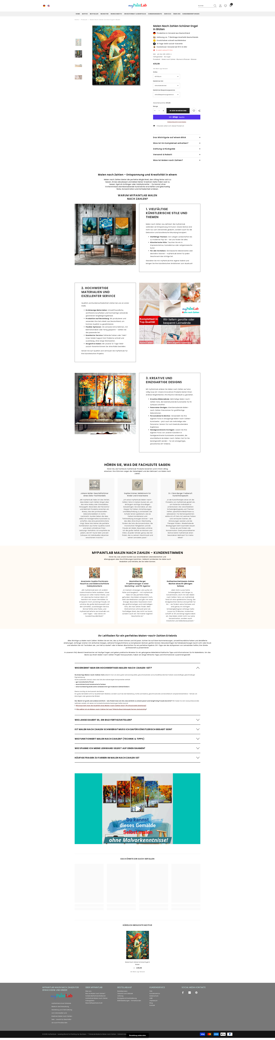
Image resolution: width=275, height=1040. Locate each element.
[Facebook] (182, 992)
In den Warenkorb (178, 111)
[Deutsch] (44, 6)
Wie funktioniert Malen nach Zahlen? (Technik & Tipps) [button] (109, 738)
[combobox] (205, 5)
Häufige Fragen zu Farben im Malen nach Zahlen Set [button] (107, 757)
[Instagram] (189, 992)
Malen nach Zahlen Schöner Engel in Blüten (137, 963)
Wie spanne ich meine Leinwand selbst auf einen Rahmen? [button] (110, 748)
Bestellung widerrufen (137, 1035)
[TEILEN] (198, 110)
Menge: (155, 106)
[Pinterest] (196, 992)
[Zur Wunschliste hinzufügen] (194, 110)
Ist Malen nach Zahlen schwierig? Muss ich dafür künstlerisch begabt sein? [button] (123, 729)
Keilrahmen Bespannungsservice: (164, 90)
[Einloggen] (220, 6)
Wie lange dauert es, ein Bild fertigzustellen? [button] (103, 719)
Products (84, 20)
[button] (137, 667)
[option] (116, 55)
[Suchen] (207, 5)
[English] (48, 6)
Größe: (155, 72)
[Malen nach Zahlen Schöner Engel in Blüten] (137, 944)
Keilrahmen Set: (158, 81)
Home (77, 20)
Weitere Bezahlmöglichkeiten (176, 122)
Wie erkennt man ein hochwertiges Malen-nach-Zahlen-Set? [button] (113, 667)
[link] (105, 234)
